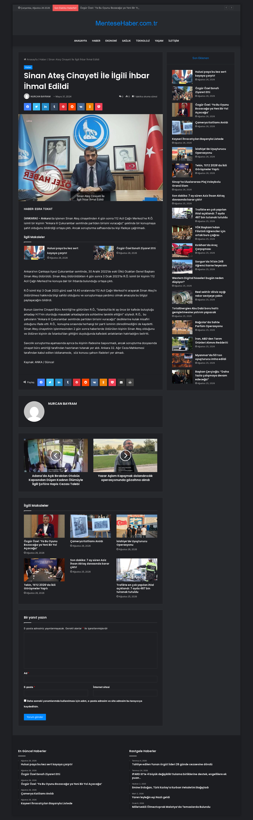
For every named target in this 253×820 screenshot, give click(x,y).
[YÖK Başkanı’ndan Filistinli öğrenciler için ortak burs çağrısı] (182, 232)
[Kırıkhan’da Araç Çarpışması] (182, 250)
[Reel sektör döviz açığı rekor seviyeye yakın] (182, 297)
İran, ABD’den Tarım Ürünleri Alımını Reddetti (211, 340)
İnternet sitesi (101, 687)
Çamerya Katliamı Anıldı (86, 541)
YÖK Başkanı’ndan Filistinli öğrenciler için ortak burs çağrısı (210, 231)
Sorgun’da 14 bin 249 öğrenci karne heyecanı (211, 263)
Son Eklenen (200, 58)
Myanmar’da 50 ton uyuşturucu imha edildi (210, 357)
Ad (26, 673)
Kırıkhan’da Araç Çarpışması (206, 247)
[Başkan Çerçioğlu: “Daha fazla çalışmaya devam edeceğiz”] (182, 377)
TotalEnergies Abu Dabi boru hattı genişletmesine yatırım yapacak (195, 310)
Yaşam (159, 40)
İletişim (174, 40)
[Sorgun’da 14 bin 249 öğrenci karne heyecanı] (182, 267)
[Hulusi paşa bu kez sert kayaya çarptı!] (34, 253)
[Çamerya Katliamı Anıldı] (90, 526)
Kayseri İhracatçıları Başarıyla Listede (198, 139)
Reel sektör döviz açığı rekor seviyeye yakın (210, 294)
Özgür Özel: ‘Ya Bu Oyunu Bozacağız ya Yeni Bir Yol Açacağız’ (115, 7)
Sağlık (126, 40)
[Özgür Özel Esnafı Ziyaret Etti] (103, 253)
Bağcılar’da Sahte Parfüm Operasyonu (209, 324)
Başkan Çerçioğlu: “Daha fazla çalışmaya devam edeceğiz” (212, 375)
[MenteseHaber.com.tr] (126, 23)
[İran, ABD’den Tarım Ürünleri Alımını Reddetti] (182, 344)
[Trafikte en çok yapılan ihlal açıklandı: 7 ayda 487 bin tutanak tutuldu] (136, 569)
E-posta (29, 687)
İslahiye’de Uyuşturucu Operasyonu (131, 543)
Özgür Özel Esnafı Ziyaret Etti (136, 248)
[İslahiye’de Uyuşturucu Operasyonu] (136, 526)
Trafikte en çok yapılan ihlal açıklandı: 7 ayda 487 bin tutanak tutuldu (135, 588)
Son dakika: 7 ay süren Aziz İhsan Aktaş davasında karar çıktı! (89, 563)
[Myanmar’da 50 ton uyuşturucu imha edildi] (182, 360)
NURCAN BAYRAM (41, 96)
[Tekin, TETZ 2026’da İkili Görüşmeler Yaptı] (44, 569)
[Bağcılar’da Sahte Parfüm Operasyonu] (182, 327)
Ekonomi (111, 40)
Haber (96, 40)
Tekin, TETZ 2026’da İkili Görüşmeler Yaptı (40, 586)
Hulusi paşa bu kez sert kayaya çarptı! (210, 74)
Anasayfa (80, 40)
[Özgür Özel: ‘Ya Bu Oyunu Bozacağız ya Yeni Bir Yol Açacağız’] (44, 526)
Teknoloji (143, 40)
